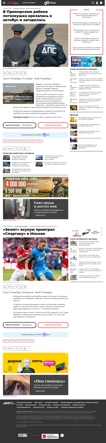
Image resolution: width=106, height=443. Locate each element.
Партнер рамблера (34, 435)
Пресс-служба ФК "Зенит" (11, 282)
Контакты (20, 405)
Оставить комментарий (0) (53, 125)
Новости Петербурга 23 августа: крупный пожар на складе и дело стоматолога (86, 40)
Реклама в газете (31, 405)
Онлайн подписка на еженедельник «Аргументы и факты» (79, 402)
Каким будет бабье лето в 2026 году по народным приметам (89, 118)
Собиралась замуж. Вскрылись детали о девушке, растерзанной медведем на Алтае (89, 87)
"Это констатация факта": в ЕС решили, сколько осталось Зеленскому (87, 146)
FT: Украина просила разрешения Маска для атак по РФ (89, 125)
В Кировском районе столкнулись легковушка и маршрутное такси (56, 163)
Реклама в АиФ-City (79, 405)
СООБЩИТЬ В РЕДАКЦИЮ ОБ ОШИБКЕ (72, 407)
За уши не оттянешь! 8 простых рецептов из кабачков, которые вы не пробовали (91, 107)
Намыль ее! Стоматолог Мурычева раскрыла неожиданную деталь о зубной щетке (90, 100)
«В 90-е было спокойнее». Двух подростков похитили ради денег (90, 256)
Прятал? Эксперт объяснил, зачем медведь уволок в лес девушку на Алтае (90, 263)
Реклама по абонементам (61, 405)
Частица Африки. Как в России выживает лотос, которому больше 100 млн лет (90, 73)
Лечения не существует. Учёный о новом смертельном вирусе (90, 276)
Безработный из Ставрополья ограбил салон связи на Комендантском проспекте (21, 164)
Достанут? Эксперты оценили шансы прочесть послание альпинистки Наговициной (91, 250)
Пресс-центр (38, 402)
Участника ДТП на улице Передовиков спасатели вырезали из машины (20, 157)
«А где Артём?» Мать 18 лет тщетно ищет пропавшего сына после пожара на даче (90, 94)
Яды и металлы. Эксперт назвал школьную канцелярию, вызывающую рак (89, 243)
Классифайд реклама (24, 407)
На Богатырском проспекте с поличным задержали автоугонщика (54, 157)
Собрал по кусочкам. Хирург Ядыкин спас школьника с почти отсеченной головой (91, 80)
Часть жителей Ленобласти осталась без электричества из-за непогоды (86, 48)
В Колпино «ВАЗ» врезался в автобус (45, 117)
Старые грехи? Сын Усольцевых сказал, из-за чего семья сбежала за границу (90, 270)
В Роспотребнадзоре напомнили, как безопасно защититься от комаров (86, 24)
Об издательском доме (24, 402)
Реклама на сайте (45, 405)
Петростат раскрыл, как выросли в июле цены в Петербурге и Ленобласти (86, 15)
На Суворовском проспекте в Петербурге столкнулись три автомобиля (21, 170)
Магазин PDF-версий (51, 402)
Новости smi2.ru (10, 220)
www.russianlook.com (25, 68)
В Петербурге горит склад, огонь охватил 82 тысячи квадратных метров (86, 32)
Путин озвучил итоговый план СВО (89, 138)
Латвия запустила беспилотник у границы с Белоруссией (89, 132)
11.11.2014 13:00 (7, 8)
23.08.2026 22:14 (8, 226)
